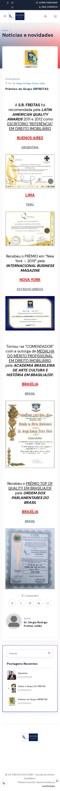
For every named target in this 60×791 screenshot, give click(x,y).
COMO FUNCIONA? (48, 2)
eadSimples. (48, 786)
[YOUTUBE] (12, 7)
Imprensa (22, 673)
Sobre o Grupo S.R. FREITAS (32, 686)
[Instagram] (12, 2)
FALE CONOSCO (50, 6)
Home (5, 30)
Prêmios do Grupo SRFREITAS (33, 699)
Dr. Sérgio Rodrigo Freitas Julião (36, 624)
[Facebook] (7, 2)
